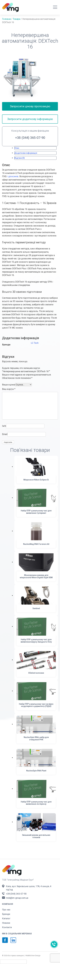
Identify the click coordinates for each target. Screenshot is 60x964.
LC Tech (35, 343)
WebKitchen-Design (32, 956)
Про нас (6, 909)
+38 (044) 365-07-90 (30, 138)
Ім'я (4, 426)
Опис (17, 148)
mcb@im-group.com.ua (17, 898)
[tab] (35, 148)
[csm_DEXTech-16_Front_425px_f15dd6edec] (22, 77)
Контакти (7, 927)
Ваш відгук (8, 389)
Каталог (6, 918)
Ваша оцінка (8, 384)
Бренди (6, 914)
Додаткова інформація (26, 153)
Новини (6, 923)
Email (4, 434)
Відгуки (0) (20, 158)
